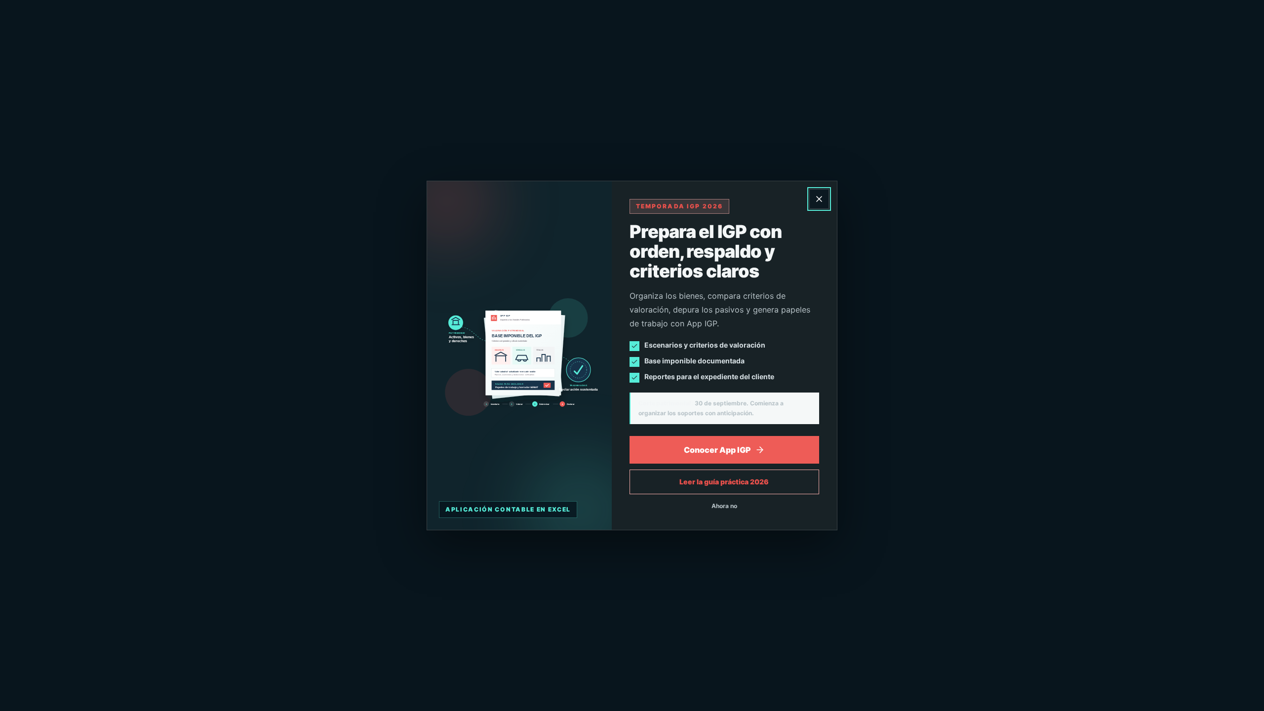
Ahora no (724, 506)
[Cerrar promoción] (819, 199)
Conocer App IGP (717, 450)
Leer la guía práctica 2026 (724, 481)
